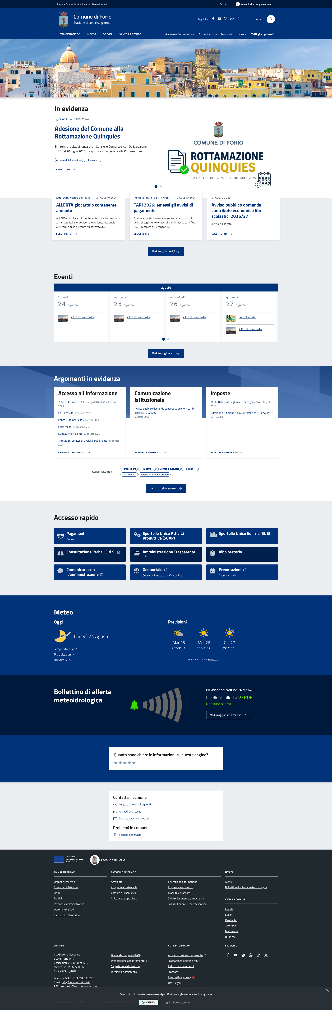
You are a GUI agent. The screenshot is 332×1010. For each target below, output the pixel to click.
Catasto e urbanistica (123, 893)
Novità (91, 34)
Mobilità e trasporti (179, 893)
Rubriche (230, 937)
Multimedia (231, 931)
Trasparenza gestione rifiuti (184, 961)
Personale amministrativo (69, 904)
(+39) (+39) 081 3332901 (80, 978)
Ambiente (116, 882)
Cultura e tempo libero (124, 898)
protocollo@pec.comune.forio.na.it (80, 986)
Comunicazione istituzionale (215, 34)
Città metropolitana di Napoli (92, 4)
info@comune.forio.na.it (76, 982)
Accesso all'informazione (179, 34)
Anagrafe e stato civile (124, 887)
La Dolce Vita (247, 317)
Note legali (174, 983)
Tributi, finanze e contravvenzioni (187, 904)
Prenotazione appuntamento (129, 960)
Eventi (229, 909)
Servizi (107, 34)
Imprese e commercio (180, 887)
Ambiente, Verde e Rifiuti (73, 197)
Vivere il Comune (130, 34)
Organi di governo (64, 882)
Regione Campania (66, 4)
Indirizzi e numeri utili (181, 966)
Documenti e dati (64, 909)
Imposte (241, 34)
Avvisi (64, 119)
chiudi (151, 1002)
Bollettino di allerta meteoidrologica (246, 887)
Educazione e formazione (182, 882)
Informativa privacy (179, 977)
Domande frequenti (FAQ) (126, 955)
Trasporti (173, 972)
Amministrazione (69, 34)
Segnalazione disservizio (125, 966)
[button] (271, 19)
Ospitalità (231, 920)
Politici (58, 898)
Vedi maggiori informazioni (226, 715)
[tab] (156, 186)
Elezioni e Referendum (67, 915)
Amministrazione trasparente (187, 955)
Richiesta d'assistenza (124, 972)
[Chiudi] (327, 990)
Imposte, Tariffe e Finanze (151, 197)
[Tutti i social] (238, 19)
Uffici (57, 893)
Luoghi (229, 915)
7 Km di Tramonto (82, 317)
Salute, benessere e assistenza (186, 898)
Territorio (230, 926)
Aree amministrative (66, 887)
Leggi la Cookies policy (177, 1002)
